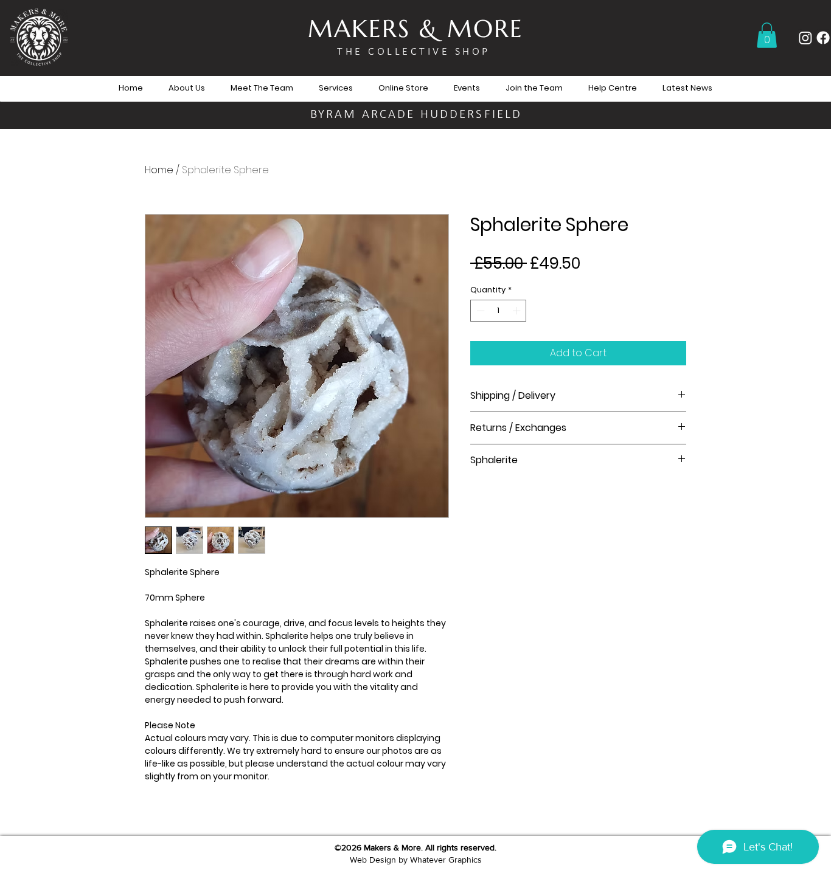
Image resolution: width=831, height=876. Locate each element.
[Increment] (517, 310)
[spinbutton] (498, 310)
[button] (766, 35)
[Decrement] (479, 310)
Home (159, 170)
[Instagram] (805, 37)
